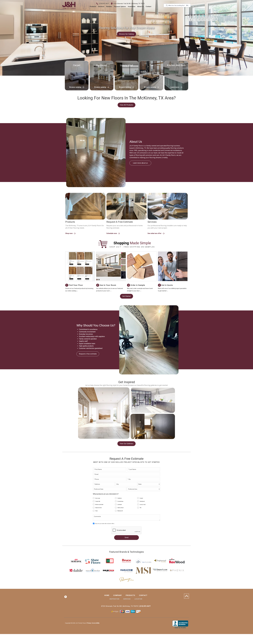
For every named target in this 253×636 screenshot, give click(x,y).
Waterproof (120, 511)
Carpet (141, 498)
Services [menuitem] (127, 599)
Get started (126, 296)
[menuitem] (65, 597)
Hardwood (142, 501)
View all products (126, 105)
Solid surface (120, 508)
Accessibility (95, 623)
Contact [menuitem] (143, 596)
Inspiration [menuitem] (114, 599)
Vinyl (96, 511)
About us (140, 6)
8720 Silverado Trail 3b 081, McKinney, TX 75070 (129, 3)
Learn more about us (140, 162)
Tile (140, 508)
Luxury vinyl (142, 504)
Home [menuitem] (106, 596)
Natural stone (98, 508)
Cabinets (119, 498)
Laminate (119, 504)
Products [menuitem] (130, 596)
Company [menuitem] (117, 596)
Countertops (120, 501)
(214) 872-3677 (104, 3)
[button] (93, 6)
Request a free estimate (88, 354)
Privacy (89, 623)
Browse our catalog (126, 34)
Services (101, 6)
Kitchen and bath (99, 504)
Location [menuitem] (138, 599)
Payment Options (120, 6)
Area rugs (97, 498)
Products (93, 6)
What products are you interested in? (105, 494)
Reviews (109, 6)
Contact (148, 6)
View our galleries (126, 444)
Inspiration (131, 6)
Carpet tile (97, 501)
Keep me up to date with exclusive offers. (105, 523)
